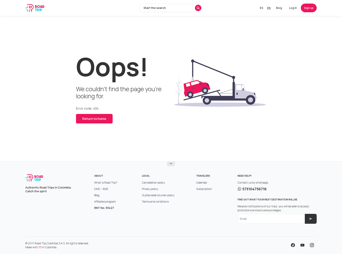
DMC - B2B (101, 189)
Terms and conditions (155, 201)
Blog (279, 8)
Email (243, 219)
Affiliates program (105, 201)
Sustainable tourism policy (158, 195)
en (269, 8)
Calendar (201, 182)
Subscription (204, 189)
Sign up (309, 8)
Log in (293, 8)
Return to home (94, 119)
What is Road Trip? (105, 182)
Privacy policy (150, 189)
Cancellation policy (153, 182)
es (261, 8)
